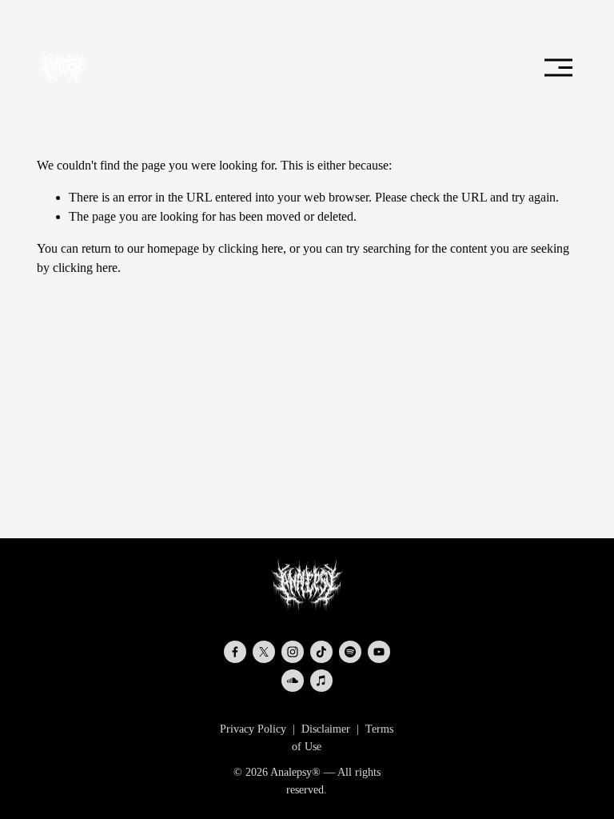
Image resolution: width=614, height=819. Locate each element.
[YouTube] (379, 652)
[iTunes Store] (321, 680)
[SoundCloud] (292, 680)
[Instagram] (292, 652)
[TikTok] (321, 652)
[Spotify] (350, 652)
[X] (264, 652)
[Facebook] (235, 652)
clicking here (250, 248)
